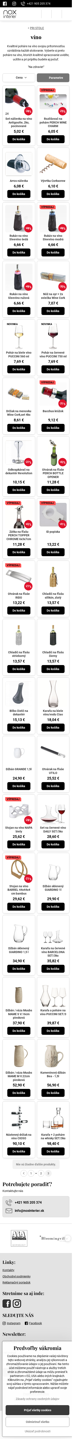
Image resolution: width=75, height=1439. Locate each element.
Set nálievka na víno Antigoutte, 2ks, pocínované (18, 122)
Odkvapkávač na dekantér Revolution (18, 471)
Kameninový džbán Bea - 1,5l (53, 1074)
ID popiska (53, 531)
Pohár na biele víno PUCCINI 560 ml (18, 354)
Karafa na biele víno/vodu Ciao (53, 712)
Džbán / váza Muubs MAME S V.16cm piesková (19, 1014)
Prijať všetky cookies (37, 1410)
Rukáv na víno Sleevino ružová (18, 296)
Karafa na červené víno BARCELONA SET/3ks (53, 952)
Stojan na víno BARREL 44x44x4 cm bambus (19, 890)
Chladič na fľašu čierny (53, 654)
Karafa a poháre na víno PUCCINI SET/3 (53, 1012)
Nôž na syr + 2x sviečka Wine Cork (53, 296)
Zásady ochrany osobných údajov (37, 1399)
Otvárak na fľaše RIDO (19, 595)
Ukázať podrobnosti (37, 1431)
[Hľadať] (46, 14)
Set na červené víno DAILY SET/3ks (53, 829)
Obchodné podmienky (16, 1276)
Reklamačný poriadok (16, 1282)
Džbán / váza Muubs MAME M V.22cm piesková (19, 1076)
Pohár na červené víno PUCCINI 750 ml (53, 354)
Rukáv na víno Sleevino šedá (18, 237)
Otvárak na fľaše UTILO (53, 771)
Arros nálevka (19, 180)
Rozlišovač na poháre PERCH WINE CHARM (53, 122)
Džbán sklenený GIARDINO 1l (53, 888)
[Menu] (67, 14)
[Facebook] (5, 3)
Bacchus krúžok (53, 411)
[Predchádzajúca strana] (23, 1173)
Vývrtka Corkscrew (53, 180)
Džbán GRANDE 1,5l (19, 769)
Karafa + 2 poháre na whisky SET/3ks (53, 1136)
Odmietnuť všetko (37, 1422)
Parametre (55, 77)
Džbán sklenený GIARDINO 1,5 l (18, 950)
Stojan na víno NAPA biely (18, 829)
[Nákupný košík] (57, 14)
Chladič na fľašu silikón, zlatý (53, 595)
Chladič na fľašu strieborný (19, 654)
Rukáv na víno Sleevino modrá (53, 237)
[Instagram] (14, 3)
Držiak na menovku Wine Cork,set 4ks (18, 413)
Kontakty (8, 1270)
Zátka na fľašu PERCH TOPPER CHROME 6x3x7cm (18, 535)
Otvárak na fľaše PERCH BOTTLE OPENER (53, 473)
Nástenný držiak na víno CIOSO (18, 1136)
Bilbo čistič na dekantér (19, 712)
